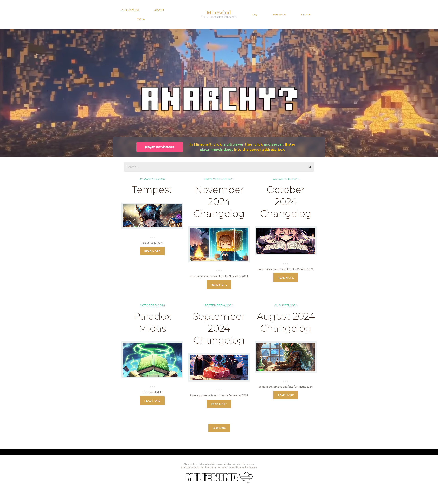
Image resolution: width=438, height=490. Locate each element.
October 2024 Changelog (285, 201)
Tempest (152, 189)
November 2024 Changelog (219, 201)
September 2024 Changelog (219, 328)
